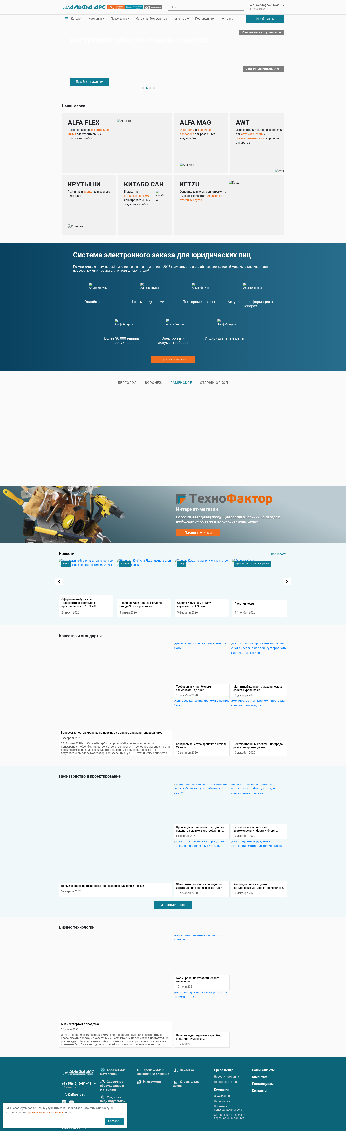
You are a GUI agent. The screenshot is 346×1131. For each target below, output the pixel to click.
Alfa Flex (125, 563)
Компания (221, 1089)
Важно (66, 563)
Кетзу (181, 563)
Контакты (227, 18)
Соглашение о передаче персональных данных (229, 1116)
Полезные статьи (225, 1081)
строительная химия (137, 195)
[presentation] (59, 581)
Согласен (114, 1121)
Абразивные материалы (113, 1072)
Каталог (76, 18)
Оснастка (186, 1070)
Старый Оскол (214, 383)
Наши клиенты (263, 1070)
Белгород (127, 383)
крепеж (88, 191)
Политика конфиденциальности (228, 1108)
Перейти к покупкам (89, 81)
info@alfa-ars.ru (73, 1094)
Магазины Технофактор (151, 18)
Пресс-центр (223, 1070)
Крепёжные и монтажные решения (153, 1072)
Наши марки (222, 1101)
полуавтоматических (250, 138)
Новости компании (226, 1076)
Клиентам (259, 1077)
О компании (222, 1096)
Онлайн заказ (265, 18)
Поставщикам (204, 18)
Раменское (181, 383)
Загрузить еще (175, 904)
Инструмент (151, 1082)
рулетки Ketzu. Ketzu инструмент (253, 563)
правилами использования (45, 1112)
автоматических (252, 134)
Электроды (187, 129)
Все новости (279, 554)
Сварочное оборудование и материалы (112, 1085)
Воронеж (154, 383)
